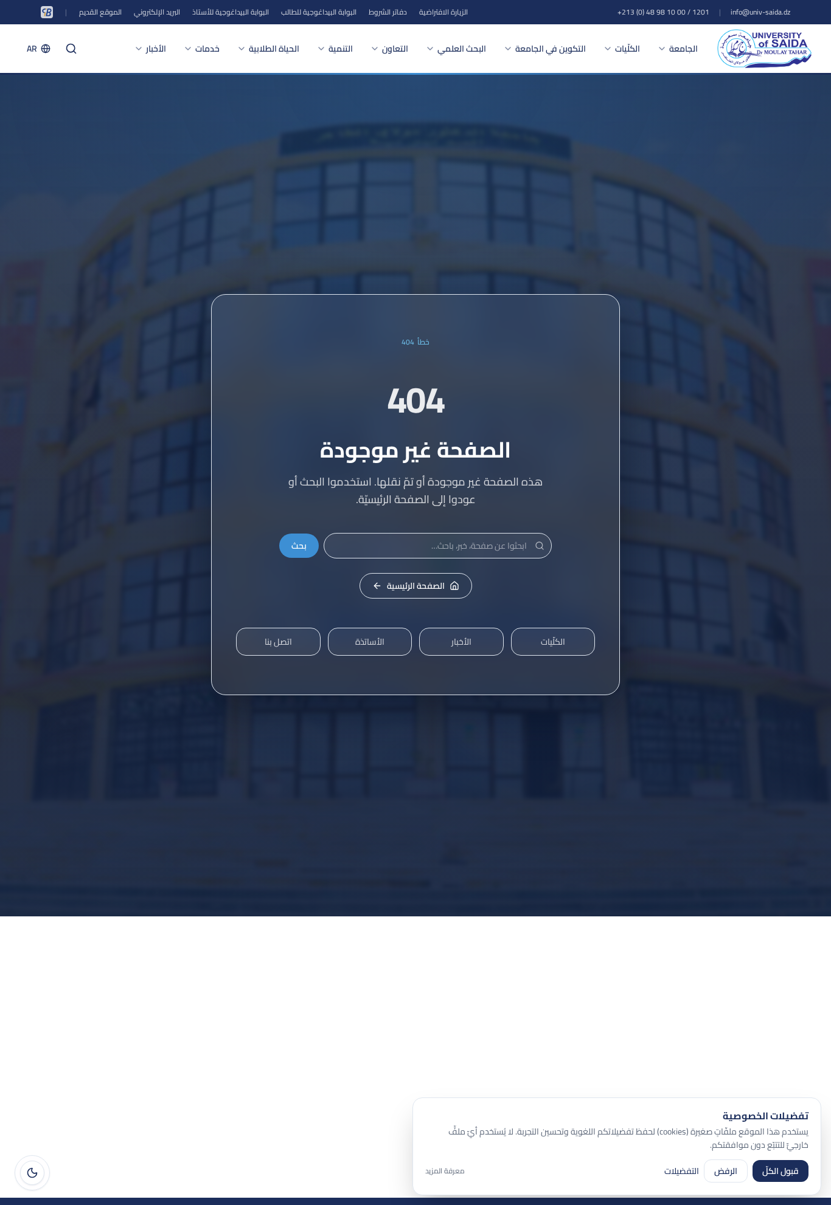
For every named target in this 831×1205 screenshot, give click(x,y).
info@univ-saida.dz (760, 12)
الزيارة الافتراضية (443, 12)
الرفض (725, 1171)
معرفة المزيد (445, 1171)
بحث (299, 546)
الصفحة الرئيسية (416, 586)
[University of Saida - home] (764, 48)
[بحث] (71, 49)
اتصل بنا (278, 642)
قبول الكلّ (780, 1171)
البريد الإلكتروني (157, 12)
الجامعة (683, 49)
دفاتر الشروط (388, 12)
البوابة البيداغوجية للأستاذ (230, 12)
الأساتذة (369, 642)
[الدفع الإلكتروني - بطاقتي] (47, 12)
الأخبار (156, 49)
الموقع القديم (100, 12)
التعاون (395, 49)
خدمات (207, 49)
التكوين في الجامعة (550, 49)
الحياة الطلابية (274, 49)
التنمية (341, 49)
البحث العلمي (461, 49)
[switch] (32, 1173)
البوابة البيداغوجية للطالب (318, 12)
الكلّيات (627, 49)
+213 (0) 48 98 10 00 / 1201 (663, 12)
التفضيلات (681, 1171)
